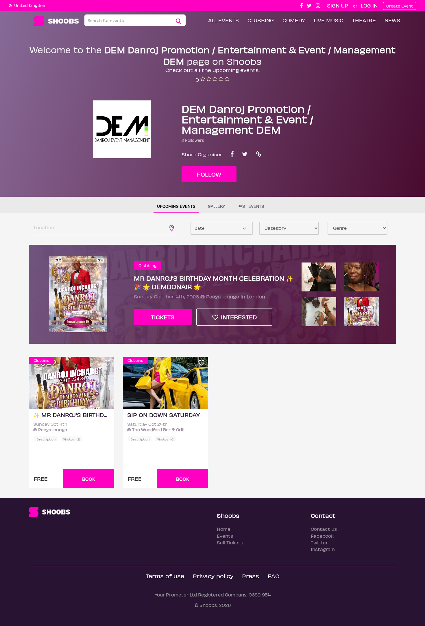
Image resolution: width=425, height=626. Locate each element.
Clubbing (260, 20)
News (392, 20)
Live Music (328, 20)
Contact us (324, 529)
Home (223, 529)
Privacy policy (213, 575)
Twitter (319, 542)
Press (250, 575)
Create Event (399, 5)
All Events (223, 20)
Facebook (322, 536)
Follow (209, 174)
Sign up (337, 5)
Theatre (364, 20)
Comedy (293, 20)
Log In (369, 5)
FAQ (274, 575)
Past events (250, 206)
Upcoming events (176, 206)
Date (199, 228)
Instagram (323, 549)
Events (225, 536)
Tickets (163, 316)
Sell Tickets (230, 542)
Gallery (216, 206)
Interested (238, 316)
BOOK (88, 479)
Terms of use (165, 575)
